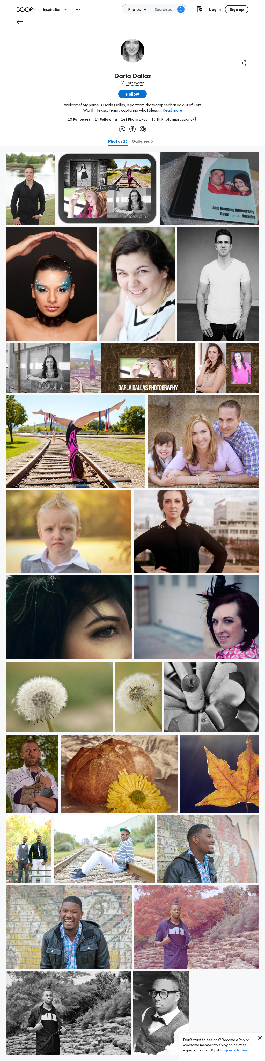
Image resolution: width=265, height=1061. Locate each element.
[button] (181, 9)
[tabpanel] (132, 603)
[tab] (118, 141)
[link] (30, 188)
